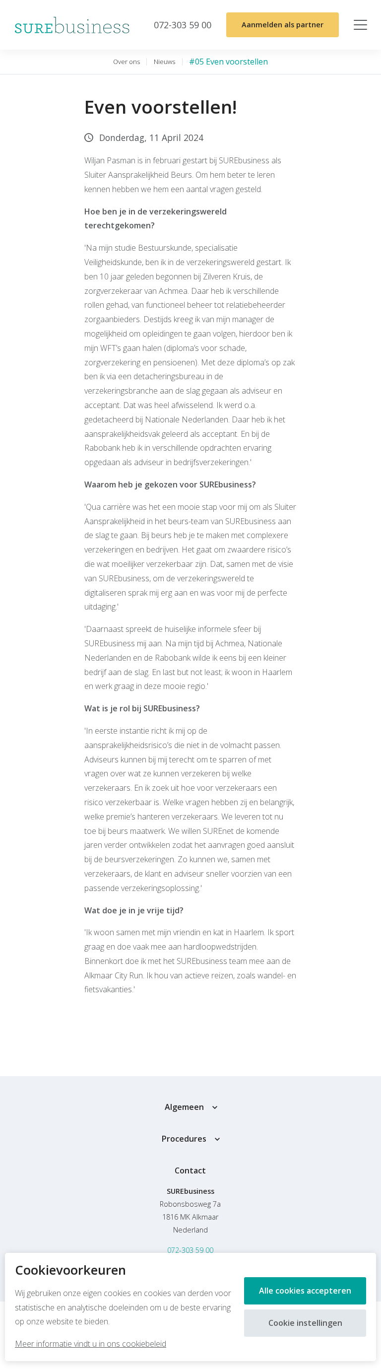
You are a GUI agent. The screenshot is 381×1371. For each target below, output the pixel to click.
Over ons (126, 61)
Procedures (184, 1138)
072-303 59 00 (190, 1250)
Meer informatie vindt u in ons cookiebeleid (90, 1343)
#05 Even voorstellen (228, 61)
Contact (190, 1170)
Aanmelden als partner (282, 24)
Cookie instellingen (305, 1322)
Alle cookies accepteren (305, 1290)
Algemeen (184, 1106)
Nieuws (164, 61)
